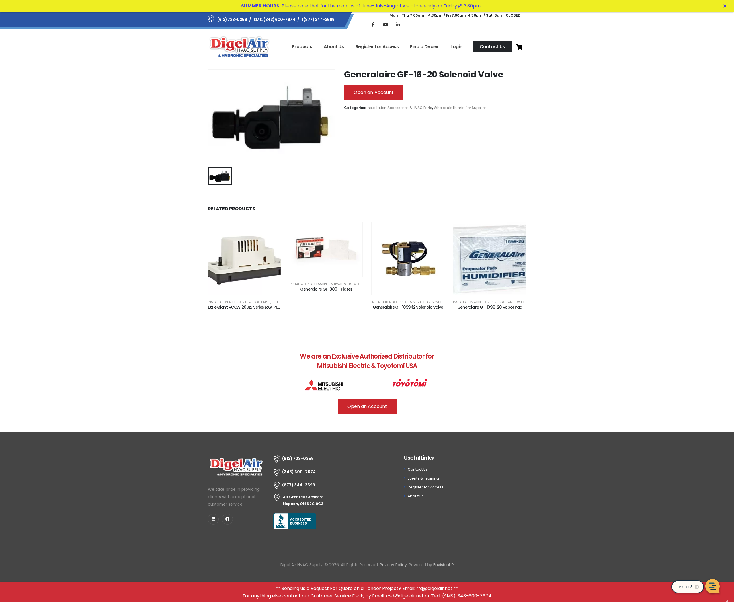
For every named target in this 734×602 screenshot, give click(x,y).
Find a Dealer (424, 46)
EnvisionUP (443, 565)
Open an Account (374, 92)
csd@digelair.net (405, 596)
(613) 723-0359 (232, 19)
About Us (334, 46)
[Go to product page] (244, 258)
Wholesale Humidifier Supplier (460, 107)
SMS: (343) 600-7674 (274, 19)
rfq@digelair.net (434, 588)
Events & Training (423, 478)
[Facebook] (372, 24)
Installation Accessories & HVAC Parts (399, 107)
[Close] (724, 6)
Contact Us (418, 469)
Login (456, 46)
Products (302, 46)
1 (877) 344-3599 (318, 19)
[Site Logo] (239, 46)
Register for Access (377, 46)
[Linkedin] (213, 519)
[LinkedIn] (398, 24)
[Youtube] (385, 24)
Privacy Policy (393, 565)
